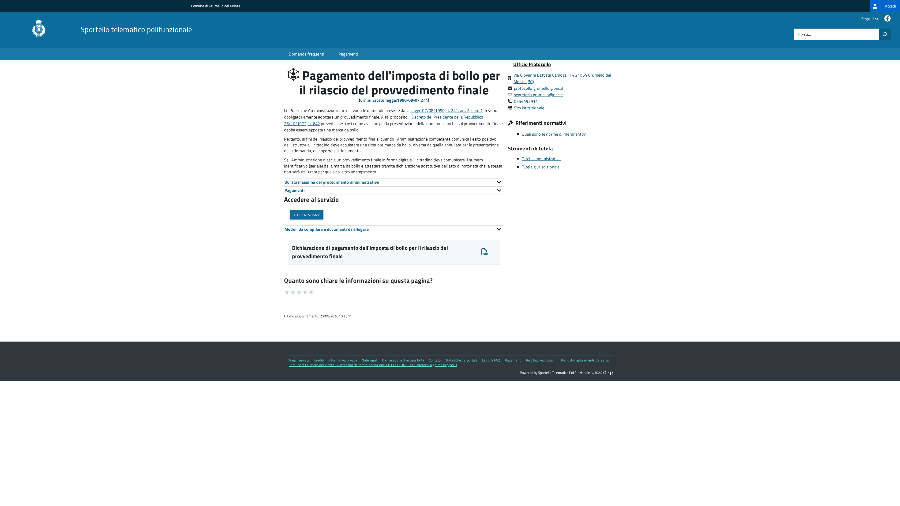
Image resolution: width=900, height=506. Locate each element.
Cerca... (804, 34)
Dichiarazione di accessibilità (403, 360)
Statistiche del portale (461, 360)
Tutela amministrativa (541, 159)
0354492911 (526, 101)
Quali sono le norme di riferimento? (554, 134)
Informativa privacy (342, 360)
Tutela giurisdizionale (541, 167)
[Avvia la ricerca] (885, 34)
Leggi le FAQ (491, 360)
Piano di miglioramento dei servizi (585, 360)
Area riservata (299, 360)
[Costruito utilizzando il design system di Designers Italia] (610, 374)
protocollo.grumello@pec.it (538, 88)
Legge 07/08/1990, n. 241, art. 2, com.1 (446, 110)
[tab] (394, 182)
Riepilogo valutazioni (541, 360)
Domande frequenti (306, 54)
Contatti (435, 360)
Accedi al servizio (306, 215)
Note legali (369, 360)
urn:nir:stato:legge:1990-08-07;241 (394, 100)
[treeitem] (885, 6)
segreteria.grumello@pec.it (538, 95)
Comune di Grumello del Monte (215, 6)
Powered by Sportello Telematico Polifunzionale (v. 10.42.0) (563, 372)
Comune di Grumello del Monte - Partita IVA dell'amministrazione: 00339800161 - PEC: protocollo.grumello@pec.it (373, 365)
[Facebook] (886, 18)
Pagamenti (348, 54)
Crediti (319, 360)
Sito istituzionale (529, 108)
